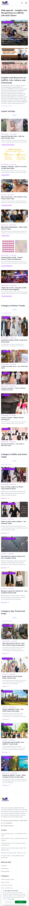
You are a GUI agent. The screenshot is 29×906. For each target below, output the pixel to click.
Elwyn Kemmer (4, 225)
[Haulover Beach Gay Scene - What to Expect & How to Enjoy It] (14, 33)
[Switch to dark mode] (22, 2)
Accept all (20, 902)
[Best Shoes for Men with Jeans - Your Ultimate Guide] (14, 54)
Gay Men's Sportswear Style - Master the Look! (13, 853)
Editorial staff (6, 862)
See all (14, 115)
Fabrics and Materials (7, 266)
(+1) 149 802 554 (7, 823)
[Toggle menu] (26, 3)
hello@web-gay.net (8, 825)
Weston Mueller (5, 134)
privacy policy (11, 899)
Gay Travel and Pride (8, 22)
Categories (5, 876)
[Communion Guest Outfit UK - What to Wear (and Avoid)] (14, 67)
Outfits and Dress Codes (8, 49)
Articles (4, 830)
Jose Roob (3, 194)
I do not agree (8, 902)
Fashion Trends (5, 175)
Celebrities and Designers (8, 144)
